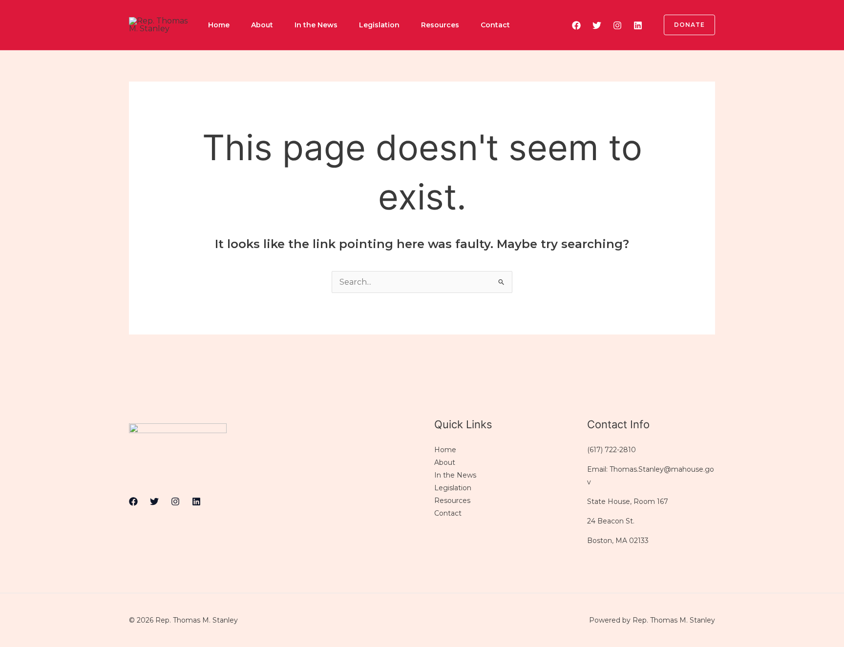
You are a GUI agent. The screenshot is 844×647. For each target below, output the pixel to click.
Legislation (379, 25)
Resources (440, 25)
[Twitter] (596, 25)
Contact (495, 25)
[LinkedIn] (637, 25)
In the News (316, 25)
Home (219, 25)
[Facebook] (576, 25)
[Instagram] (617, 25)
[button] (683, 25)
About (262, 25)
